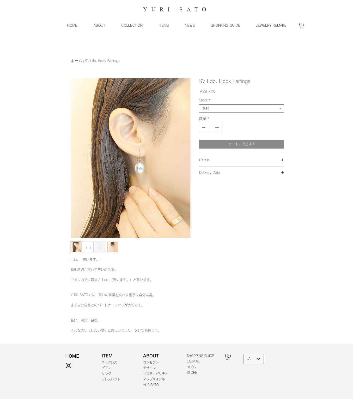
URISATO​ (152, 385)
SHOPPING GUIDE (200, 355)
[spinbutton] (210, 127)
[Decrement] (203, 127)
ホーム (76, 60)
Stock (205, 100)
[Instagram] (68, 365)
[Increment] (217, 127)
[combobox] (241, 108)
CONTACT (194, 361)
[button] (99, 25)
